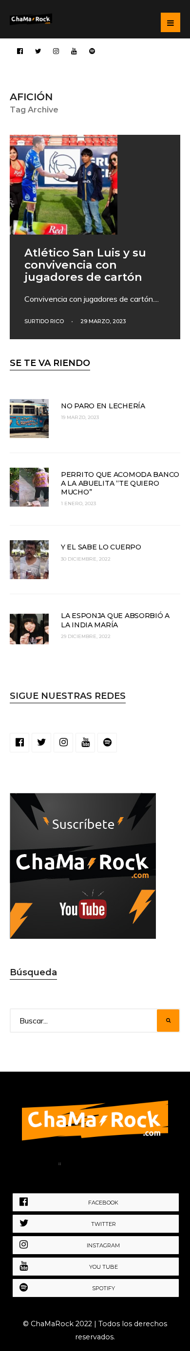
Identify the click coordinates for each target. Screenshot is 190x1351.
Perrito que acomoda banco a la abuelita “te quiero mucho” (120, 483)
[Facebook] (20, 50)
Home (37, 1165)
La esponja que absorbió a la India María (115, 620)
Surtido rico (44, 321)
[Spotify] (92, 50)
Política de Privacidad (113, 1165)
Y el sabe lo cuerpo (101, 547)
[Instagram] (56, 50)
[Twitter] (38, 50)
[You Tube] (74, 50)
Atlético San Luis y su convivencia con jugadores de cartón (85, 265)
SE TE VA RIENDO (50, 363)
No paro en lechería (103, 406)
